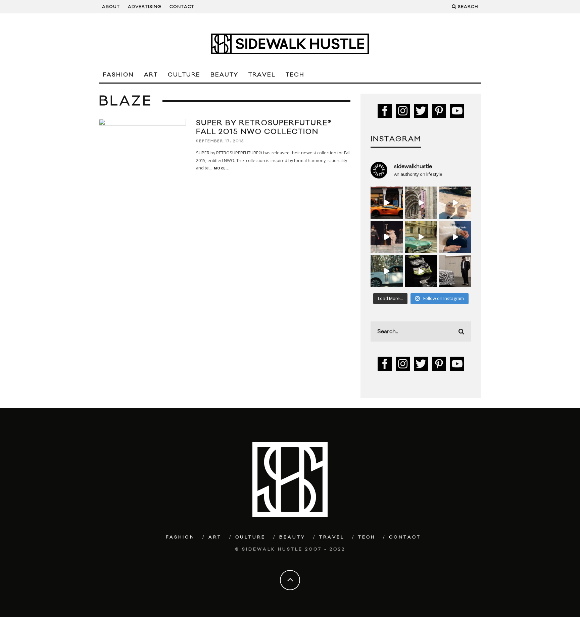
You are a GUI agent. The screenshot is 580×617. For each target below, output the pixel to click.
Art (151, 75)
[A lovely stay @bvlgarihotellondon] (387, 203)
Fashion (118, 75)
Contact (182, 6)
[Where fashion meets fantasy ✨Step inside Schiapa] (421, 203)
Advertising (144, 6)
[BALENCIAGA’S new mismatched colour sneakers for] (421, 271)
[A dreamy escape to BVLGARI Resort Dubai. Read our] (455, 203)
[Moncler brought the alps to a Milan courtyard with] (421, 237)
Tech (295, 75)
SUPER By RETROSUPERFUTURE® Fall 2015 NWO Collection (264, 127)
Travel (262, 75)
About (111, 6)
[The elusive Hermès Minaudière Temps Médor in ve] (455, 237)
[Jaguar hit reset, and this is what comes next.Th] (455, 271)
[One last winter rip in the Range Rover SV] (387, 271)
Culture (184, 75)
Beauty (224, 75)
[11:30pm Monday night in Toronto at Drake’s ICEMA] (387, 237)
